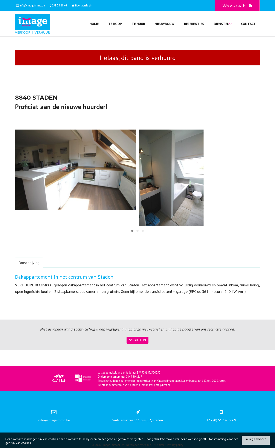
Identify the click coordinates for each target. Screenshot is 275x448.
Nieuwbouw (164, 24)
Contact (248, 24)
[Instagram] (250, 5)
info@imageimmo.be (54, 420)
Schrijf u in (137, 340)
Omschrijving (29, 262)
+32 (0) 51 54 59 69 (221, 420)
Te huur (138, 24)
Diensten (221, 24)
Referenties (194, 24)
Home (94, 24)
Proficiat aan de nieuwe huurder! (61, 106)
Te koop (115, 24)
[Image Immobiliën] (32, 23)
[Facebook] (244, 5)
